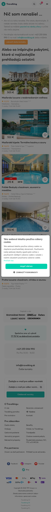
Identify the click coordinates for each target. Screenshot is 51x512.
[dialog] (25, 256)
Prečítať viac (9, 260)
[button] (25, 272)
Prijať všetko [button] (26, 266)
